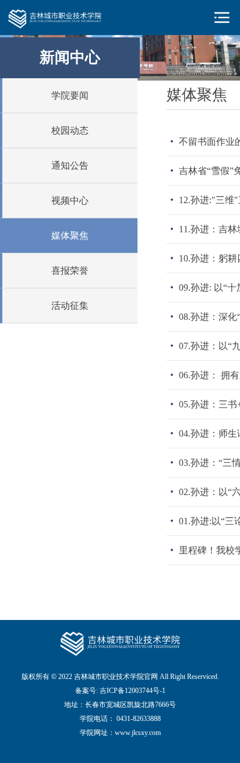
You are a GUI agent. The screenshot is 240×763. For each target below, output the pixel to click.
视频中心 (70, 200)
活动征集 (70, 306)
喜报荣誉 (70, 271)
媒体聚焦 (70, 236)
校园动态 (70, 130)
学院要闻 (70, 95)
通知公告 (70, 165)
